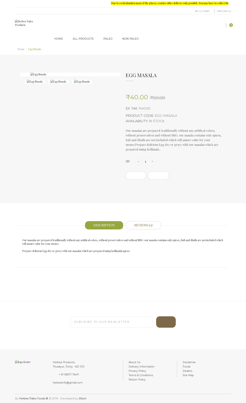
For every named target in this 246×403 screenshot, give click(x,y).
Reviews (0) (143, 225)
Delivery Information (142, 366)
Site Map (188, 375)
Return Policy (137, 379)
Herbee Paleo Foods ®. (34, 398)
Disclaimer (189, 362)
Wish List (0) (224, 11)
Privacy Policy (137, 371)
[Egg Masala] (35, 81)
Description (104, 225)
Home (21, 49)
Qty (128, 161)
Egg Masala (34, 49)
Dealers (187, 371)
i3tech (82, 398)
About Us (134, 362)
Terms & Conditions (141, 375)
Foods (186, 366)
